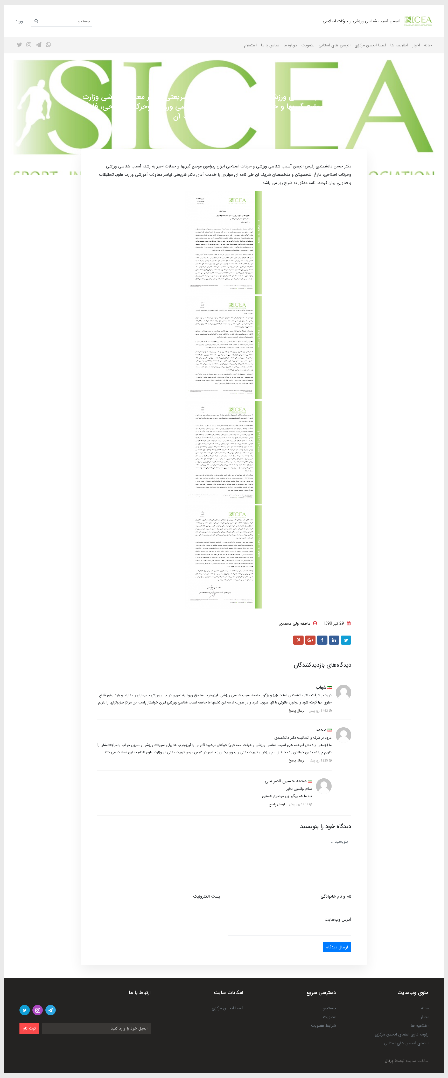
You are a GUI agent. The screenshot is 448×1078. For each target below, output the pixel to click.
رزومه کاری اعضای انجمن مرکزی (402, 1034)
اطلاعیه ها (399, 45)
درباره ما (290, 45)
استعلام (250, 45)
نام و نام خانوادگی (336, 896)
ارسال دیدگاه (337, 947)
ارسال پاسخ (297, 711)
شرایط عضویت (323, 1025)
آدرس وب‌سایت (338, 919)
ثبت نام (29, 1028)
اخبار (416, 45)
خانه (428, 45)
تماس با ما (270, 45)
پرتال (389, 1061)
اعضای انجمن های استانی (406, 1043)
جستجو (329, 1008)
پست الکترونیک (206, 896)
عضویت (307, 45)
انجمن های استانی (335, 45)
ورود (19, 21)
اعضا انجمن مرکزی (370, 45)
